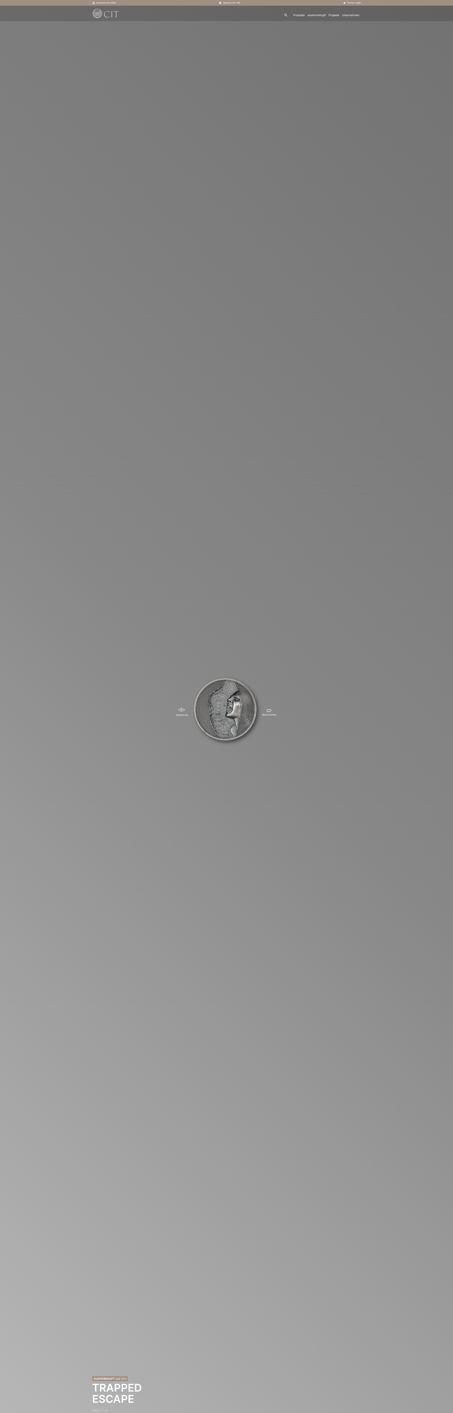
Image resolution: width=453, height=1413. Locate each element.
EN (238, 2)
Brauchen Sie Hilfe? (106, 2)
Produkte (299, 15)
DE (233, 2)
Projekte (334, 15)
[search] (285, 15)
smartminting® (317, 15)
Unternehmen (350, 15)
